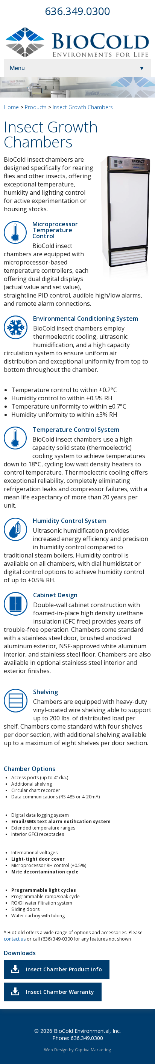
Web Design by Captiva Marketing (77, 1049)
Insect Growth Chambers (83, 107)
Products (36, 107)
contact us (15, 939)
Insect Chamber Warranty (60, 991)
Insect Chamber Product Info (64, 969)
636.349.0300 (77, 11)
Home (11, 107)
